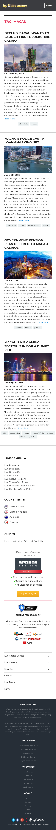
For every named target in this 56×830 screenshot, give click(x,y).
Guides (8, 675)
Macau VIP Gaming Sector (43, 433)
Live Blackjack (12, 468)
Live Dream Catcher (15, 472)
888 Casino (28, 753)
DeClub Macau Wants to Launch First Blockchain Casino (27, 37)
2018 (5, 433)
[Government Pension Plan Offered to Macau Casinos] (28, 265)
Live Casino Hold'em (15, 479)
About (28, 798)
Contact (28, 802)
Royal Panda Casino (28, 761)
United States (17, 506)
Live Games (28, 772)
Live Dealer (10, 682)
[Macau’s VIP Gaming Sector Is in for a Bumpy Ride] (28, 367)
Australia (14, 517)
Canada (14, 522)
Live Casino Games (14, 655)
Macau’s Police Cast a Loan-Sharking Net (24, 140)
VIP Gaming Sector (28, 437)
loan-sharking (33, 225)
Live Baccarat (11, 475)
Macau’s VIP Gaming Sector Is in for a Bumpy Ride (26, 346)
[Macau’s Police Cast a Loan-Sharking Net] (28, 159)
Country (8, 669)
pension (37, 328)
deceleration (15, 433)
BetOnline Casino (28, 757)
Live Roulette (11, 465)
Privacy (28, 806)
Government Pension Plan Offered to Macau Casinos (26, 244)
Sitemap (28, 813)
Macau (34, 124)
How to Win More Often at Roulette (24, 541)
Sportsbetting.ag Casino (28, 746)
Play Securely (26, 593)
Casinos (18, 328)
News (7, 689)
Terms (28, 810)
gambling (12, 225)
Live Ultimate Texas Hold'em (19, 485)
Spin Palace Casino (28, 749)
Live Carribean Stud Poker (18, 489)
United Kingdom (18, 512)
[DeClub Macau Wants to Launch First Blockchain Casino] (28, 58)
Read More (9, 119)
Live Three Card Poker (16, 482)
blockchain (23, 124)
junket (21, 225)
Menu (49, 5)
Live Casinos (10, 662)
